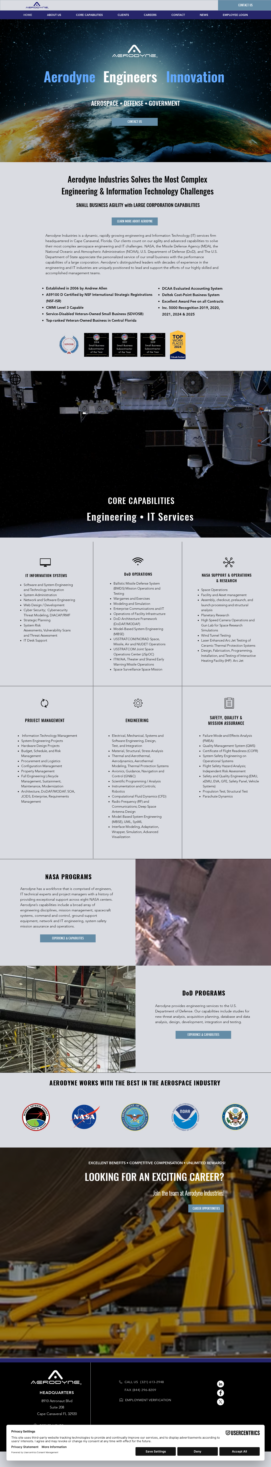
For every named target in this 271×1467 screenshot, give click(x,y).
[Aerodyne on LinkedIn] (220, 1383)
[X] (220, 1401)
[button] (148, 1400)
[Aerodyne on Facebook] (220, 1392)
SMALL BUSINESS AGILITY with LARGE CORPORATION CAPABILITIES (138, 204)
